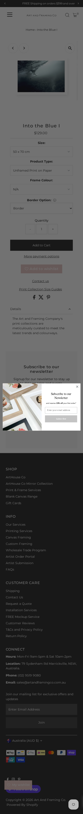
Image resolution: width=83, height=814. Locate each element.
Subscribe (61, 418)
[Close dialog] (77, 386)
